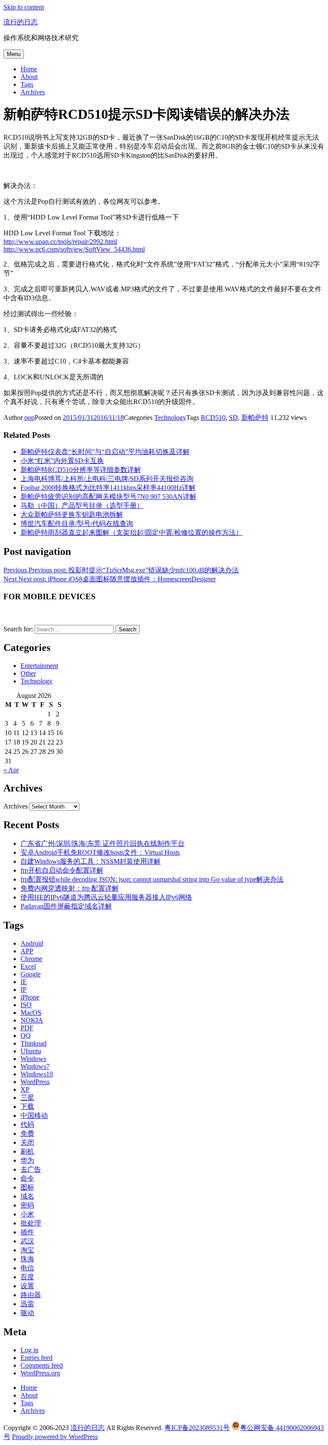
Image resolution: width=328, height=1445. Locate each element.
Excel (28, 966)
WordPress (35, 1081)
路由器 (30, 1294)
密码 (27, 1205)
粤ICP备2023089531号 (197, 1427)
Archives (32, 92)
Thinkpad (33, 1043)
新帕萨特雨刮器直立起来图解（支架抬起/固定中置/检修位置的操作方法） (131, 532)
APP (26, 951)
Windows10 (36, 1074)
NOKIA (31, 1020)
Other (28, 673)
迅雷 (27, 1303)
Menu (13, 54)
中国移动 (34, 1115)
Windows (33, 1058)
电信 (27, 1268)
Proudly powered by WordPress (55, 1436)
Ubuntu (30, 1051)
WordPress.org (40, 1373)
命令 (27, 1178)
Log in (29, 1350)
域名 (27, 1196)
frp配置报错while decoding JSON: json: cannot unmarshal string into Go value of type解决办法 (152, 879)
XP (24, 1089)
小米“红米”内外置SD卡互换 (62, 460)
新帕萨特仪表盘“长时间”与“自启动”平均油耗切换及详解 (105, 451)
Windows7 (35, 1066)
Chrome (31, 958)
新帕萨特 (255, 417)
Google (30, 974)
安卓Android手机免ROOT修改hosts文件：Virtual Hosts (100, 852)
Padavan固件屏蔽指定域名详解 (66, 906)
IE (23, 981)
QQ (25, 1035)
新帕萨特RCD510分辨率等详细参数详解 (80, 469)
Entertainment (39, 665)
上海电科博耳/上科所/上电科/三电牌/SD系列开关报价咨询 (106, 478)
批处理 (30, 1223)
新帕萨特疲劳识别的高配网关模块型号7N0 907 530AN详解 (108, 496)
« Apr (11, 770)
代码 (27, 1124)
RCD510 (213, 417)
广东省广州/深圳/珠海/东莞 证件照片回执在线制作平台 (102, 843)
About (29, 76)
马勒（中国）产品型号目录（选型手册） (82, 505)
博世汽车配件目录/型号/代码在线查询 (76, 523)
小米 (27, 1214)
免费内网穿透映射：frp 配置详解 (69, 888)
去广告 (30, 1169)
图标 (27, 1187)
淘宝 (27, 1250)
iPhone (29, 997)
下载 (27, 1106)
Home (28, 69)
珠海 (27, 1259)
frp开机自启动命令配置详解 (61, 870)
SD (233, 417)
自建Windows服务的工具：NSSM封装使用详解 (90, 861)
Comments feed (41, 1365)
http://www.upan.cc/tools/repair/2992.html (60, 241)
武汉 (27, 1241)
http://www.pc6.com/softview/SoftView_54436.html (74, 249)
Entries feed (36, 1357)
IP (23, 989)
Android (31, 943)
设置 (27, 1286)
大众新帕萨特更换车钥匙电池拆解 (71, 514)
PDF (26, 1028)
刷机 (27, 1151)
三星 (27, 1097)
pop (29, 417)
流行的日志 (20, 22)
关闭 (27, 1142)
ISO (26, 1004)
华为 (27, 1160)
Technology (170, 417)
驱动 (27, 1312)
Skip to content (23, 7)
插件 (27, 1232)
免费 (27, 1133)
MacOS (30, 1012)
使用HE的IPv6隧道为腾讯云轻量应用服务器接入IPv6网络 (106, 897)
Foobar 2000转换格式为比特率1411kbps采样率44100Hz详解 (108, 487)
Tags (26, 84)
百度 (27, 1277)
